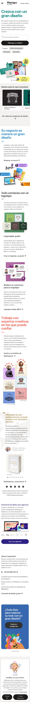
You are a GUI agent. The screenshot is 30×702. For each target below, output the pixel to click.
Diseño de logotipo (16, 48)
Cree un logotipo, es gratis (14, 256)
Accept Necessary (20, 697)
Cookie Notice (23, 692)
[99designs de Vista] (11, 3)
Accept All (7, 697)
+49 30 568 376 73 (10, 572)
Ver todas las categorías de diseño (15, 116)
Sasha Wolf (16, 651)
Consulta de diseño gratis (11, 593)
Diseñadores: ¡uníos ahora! (14, 481)
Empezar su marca (11, 160)
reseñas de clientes (17, 495)
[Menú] (2, 3)
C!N (16, 674)
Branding (16, 52)
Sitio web (7, 52)
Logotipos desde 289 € (12, 309)
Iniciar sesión (24, 3)
